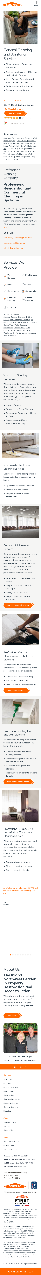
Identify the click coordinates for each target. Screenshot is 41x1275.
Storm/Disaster (9, 1091)
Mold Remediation (13, 248)
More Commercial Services (18, 605)
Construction (8, 1095)
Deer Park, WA (9, 141)
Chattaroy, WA (18, 143)
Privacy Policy (8, 1145)
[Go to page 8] (28, 955)
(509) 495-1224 (14, 113)
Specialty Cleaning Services (17, 237)
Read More (11, 1016)
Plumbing (7, 1111)
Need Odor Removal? (15, 690)
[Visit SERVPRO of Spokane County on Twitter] (21, 1067)
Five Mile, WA (30, 143)
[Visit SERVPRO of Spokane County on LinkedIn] (15, 1067)
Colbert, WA (22, 141)
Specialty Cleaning (10, 1103)
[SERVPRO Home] (12, 4)
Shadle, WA (22, 146)
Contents (22, 333)
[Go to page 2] (13, 955)
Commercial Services (14, 242)
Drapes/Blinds (19, 328)
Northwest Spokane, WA (26, 138)
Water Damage (9, 1079)
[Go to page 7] (25, 955)
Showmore (7, 227)
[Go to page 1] (10, 955)
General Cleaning (10, 1107)
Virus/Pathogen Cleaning (20, 320)
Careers (6, 1126)
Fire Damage (8, 1083)
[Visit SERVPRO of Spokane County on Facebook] (26, 1067)
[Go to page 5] (20, 955)
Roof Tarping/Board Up (20, 330)
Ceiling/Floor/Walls (11, 325)
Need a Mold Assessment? (18, 782)
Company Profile (10, 1122)
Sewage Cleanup (10, 317)
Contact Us (7, 1130)
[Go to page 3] (15, 955)
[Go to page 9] (30, 955)
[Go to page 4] (18, 955)
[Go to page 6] (23, 955)
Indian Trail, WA (9, 146)
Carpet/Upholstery (29, 322)
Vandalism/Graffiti (10, 333)
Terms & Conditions (11, 1141)
